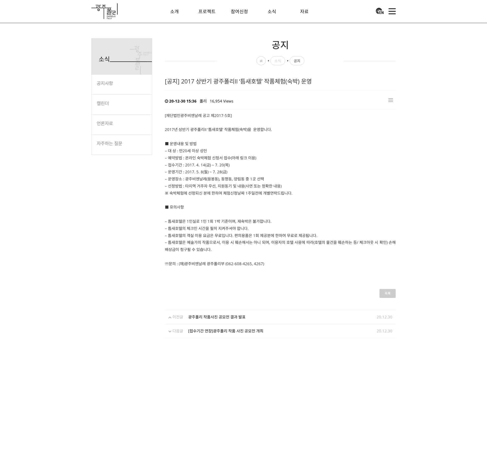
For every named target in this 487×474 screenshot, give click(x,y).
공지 (297, 60)
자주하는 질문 (109, 143)
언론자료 (105, 123)
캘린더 (103, 103)
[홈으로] (104, 10)
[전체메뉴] (392, 11)
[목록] (391, 99)
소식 (277, 60)
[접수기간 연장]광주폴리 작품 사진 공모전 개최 (225, 331)
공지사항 (105, 83)
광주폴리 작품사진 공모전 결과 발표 (217, 317)
